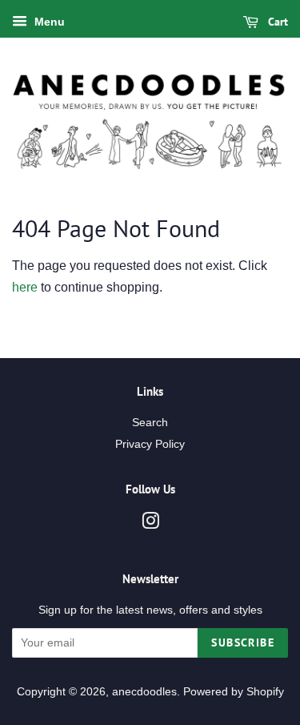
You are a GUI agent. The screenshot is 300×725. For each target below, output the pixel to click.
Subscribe (242, 642)
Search (150, 423)
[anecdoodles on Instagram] (150, 524)
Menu (48, 21)
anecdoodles (144, 692)
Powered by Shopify (233, 692)
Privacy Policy (150, 444)
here (25, 287)
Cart (276, 21)
